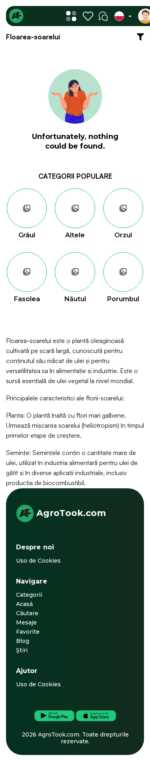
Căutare (27, 613)
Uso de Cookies (38, 560)
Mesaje (26, 622)
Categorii (29, 594)
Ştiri (22, 650)
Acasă (24, 604)
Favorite (28, 631)
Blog (22, 641)
